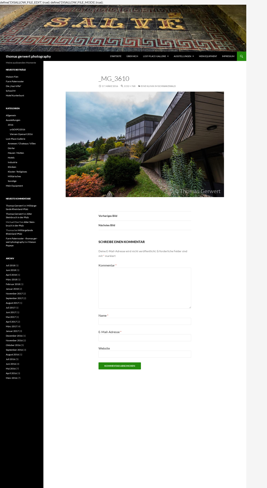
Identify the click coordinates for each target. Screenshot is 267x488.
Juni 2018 (11, 270)
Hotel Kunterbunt (15, 95)
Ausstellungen (182, 56)
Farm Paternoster (15, 81)
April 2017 (11, 321)
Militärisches (14, 176)
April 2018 (11, 274)
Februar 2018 (13, 284)
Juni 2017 (11, 312)
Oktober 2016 (13, 345)
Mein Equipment (208, 56)
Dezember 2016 (14, 335)
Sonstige (12, 181)
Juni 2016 (11, 363)
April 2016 (11, 373)
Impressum (228, 56)
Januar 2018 (12, 288)
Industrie (12, 162)
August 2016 (12, 354)
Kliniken (12, 166)
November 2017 (14, 293)
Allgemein (11, 115)
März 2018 (11, 279)
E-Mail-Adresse (110, 332)
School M (10, 90)
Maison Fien (12, 76)
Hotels (11, 157)
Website (104, 348)
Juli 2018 (10, 265)
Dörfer (11, 148)
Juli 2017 (10, 307)
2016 (10, 124)
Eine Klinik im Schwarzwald (158, 86)
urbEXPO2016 (17, 129)
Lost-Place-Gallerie (154, 56)
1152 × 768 (129, 86)
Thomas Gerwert (14, 205)
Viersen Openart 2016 (21, 134)
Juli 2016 (10, 359)
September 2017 (14, 298)
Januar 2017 (12, 331)
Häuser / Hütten (16, 152)
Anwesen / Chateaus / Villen (22, 143)
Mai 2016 (11, 368)
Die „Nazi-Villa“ (13, 86)
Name (103, 315)
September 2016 (14, 349)
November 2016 (14, 340)
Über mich (132, 56)
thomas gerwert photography (28, 56)
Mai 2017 (11, 317)
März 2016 (11, 377)
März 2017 (11, 326)
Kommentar (107, 265)
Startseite (115, 56)
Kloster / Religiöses (17, 171)
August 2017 (12, 302)
